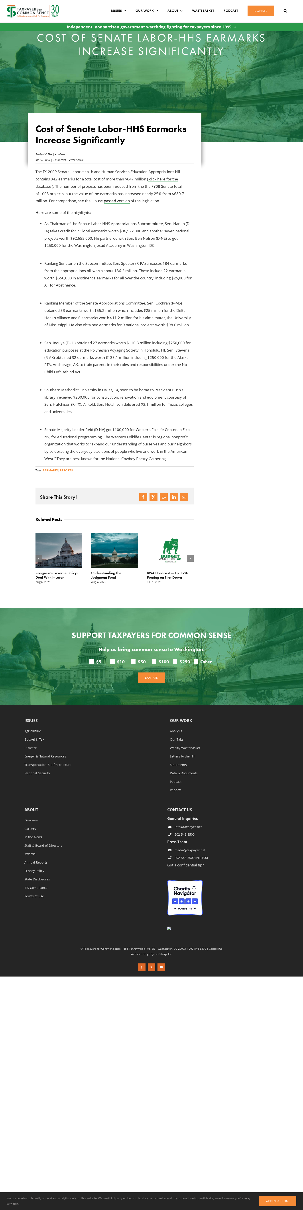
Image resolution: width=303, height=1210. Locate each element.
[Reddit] (164, 497)
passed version (117, 200)
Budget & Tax (43, 154)
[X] (153, 497)
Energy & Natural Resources (45, 756)
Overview (31, 820)
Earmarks (51, 470)
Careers (30, 828)
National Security (37, 773)
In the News (33, 837)
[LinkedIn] (174, 497)
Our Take (176, 739)
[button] (285, 11)
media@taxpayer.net (190, 850)
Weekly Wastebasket (185, 748)
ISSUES (31, 720)
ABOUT (31, 809)
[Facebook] (143, 497)
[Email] (184, 497)
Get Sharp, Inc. (163, 953)
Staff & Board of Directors (43, 845)
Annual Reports (35, 862)
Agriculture (32, 731)
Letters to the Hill (182, 756)
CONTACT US (179, 809)
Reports (66, 470)
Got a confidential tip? (185, 864)
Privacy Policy (34, 871)
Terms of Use (34, 896)
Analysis (60, 154)
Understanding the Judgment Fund (50, 575)
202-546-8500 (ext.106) (191, 858)
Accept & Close (277, 1201)
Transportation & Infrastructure (47, 765)
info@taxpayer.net (188, 827)
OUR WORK (181, 720)
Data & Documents (184, 773)
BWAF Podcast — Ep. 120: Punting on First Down (111, 575)
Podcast (175, 781)
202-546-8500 (185, 834)
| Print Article (74, 160)
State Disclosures (37, 879)
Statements (178, 765)
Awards (29, 854)
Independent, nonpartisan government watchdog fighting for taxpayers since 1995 (149, 27)
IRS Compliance (35, 888)
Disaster (30, 748)
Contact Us (215, 948)
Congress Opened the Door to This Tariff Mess (169, 575)
